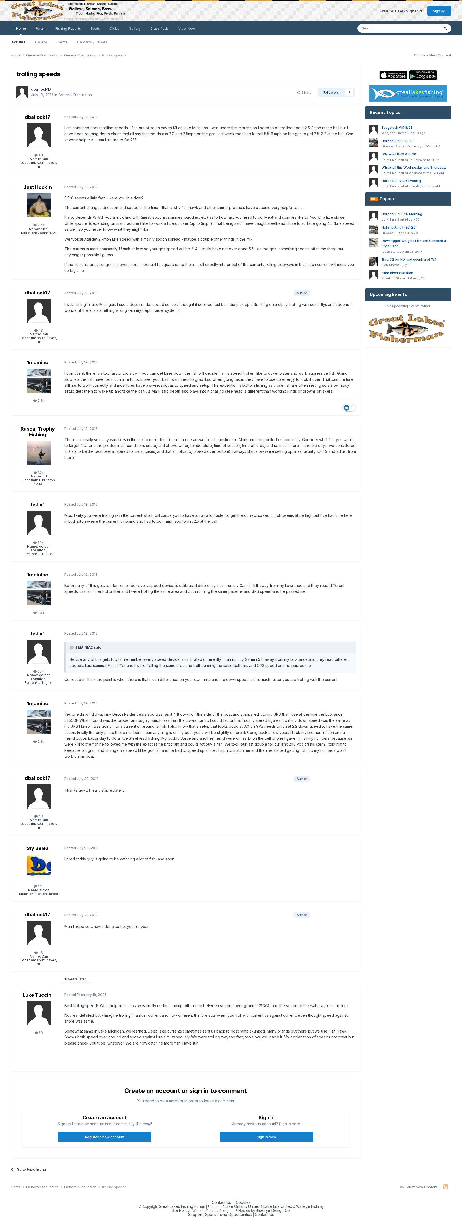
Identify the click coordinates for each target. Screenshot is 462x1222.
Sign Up (439, 11)
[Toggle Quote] (72, 647)
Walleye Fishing (310, 1206)
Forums (18, 42)
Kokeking (388, 278)
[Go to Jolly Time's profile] (373, 156)
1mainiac (37, 362)
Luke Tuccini (38, 995)
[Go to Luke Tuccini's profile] (39, 1013)
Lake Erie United (277, 1206)
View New (186, 28)
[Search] (445, 28)
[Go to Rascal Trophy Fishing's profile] (39, 453)
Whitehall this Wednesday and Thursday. (414, 167)
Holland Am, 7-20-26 (398, 227)
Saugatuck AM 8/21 (397, 128)
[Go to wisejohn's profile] (373, 129)
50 (40, 1033)
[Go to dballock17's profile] (22, 92)
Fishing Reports (68, 28)
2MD (385, 265)
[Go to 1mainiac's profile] (39, 381)
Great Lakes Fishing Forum (182, 1206)
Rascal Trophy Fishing (38, 432)
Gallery (41, 42)
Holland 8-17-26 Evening (401, 181)
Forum (41, 28)
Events (61, 42)
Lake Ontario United (242, 1206)
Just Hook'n (38, 187)
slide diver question (397, 273)
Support (195, 1214)
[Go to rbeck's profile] (373, 242)
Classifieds (159, 28)
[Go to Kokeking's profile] (373, 274)
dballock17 (41, 89)
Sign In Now (266, 1137)
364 (40, 543)
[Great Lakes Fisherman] (408, 329)
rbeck (386, 251)
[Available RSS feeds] (445, 1187)
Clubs (114, 28)
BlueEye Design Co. (273, 1210)
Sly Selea (38, 848)
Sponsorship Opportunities (228, 1214)
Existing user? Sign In (400, 11)
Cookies (243, 1202)
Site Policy (180, 1210)
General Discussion (75, 95)
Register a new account (104, 1137)
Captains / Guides (92, 42)
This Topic (423, 28)
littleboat (388, 146)
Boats (95, 28)
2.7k (40, 225)
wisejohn (388, 133)
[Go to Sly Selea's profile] (39, 867)
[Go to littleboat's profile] (373, 142)
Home (21, 28)
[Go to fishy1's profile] (39, 523)
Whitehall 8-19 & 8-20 (399, 154)
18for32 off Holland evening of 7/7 (409, 259)
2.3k (40, 401)
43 (40, 155)
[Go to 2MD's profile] (373, 261)
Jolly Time (389, 160)
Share (306, 92)
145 (40, 886)
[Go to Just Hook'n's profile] (39, 205)
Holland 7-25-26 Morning (402, 214)
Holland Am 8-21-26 (398, 141)
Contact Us (221, 1202)
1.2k (40, 472)
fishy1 (38, 504)
